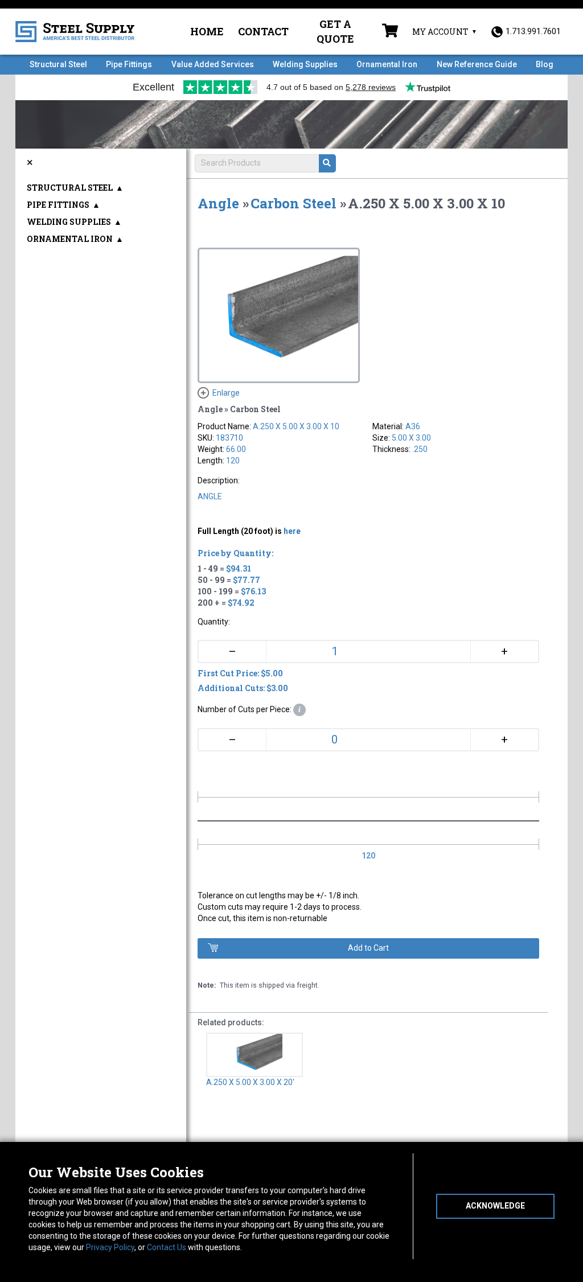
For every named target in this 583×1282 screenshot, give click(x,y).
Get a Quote (335, 31)
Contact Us (166, 1247)
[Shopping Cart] (390, 32)
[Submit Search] (327, 163)
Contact (263, 31)
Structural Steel (58, 64)
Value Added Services (212, 64)
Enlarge (226, 392)
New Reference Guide (477, 64)
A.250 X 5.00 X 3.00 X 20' (250, 1082)
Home (207, 31)
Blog (544, 64)
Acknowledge (495, 1205)
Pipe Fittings (129, 64)
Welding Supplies (305, 64)
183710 (229, 437)
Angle (218, 203)
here (292, 531)
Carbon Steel (293, 203)
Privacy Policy (110, 1247)
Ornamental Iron (386, 64)
